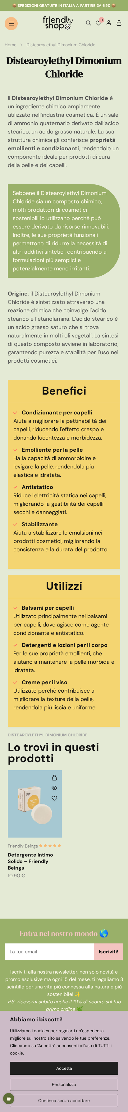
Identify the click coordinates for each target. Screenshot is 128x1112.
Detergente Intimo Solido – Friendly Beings (30, 861)
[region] (64, 1061)
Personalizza (64, 1084)
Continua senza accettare (64, 1100)
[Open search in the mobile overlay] (88, 23)
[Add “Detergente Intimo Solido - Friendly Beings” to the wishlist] (54, 798)
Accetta (64, 1068)
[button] (54, 777)
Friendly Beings (23, 846)
